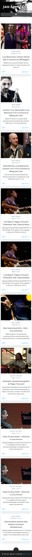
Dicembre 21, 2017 (16, 53)
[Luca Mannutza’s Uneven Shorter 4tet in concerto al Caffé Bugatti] (16, 36)
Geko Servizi (26, 554)
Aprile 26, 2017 (16, 107)
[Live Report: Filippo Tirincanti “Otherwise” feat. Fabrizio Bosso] (16, 201)
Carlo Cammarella (17, 376)
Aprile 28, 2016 (16, 162)
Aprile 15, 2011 (16, 433)
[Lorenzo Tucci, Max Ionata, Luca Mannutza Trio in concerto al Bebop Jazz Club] (16, 89)
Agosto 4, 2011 (16, 218)
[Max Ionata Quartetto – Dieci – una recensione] (16, 307)
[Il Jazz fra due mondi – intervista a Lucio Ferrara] (16, 416)
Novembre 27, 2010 (16, 518)
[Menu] (16, 14)
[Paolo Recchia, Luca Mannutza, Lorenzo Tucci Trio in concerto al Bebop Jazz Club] (16, 145)
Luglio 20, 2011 (16, 325)
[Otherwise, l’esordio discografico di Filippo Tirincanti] (16, 360)
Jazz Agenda (16, 51)
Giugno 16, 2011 (16, 378)
